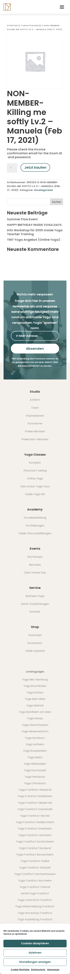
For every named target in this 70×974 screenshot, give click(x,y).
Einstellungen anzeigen (35, 962)
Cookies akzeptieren (35, 943)
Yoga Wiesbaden (35, 764)
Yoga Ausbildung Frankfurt (35, 919)
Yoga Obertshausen (35, 725)
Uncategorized (32, 25)
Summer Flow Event (22, 219)
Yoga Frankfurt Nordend (35, 848)
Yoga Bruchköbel (35, 686)
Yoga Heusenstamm (35, 731)
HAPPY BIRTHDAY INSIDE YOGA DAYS (34, 225)
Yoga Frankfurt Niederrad (35, 803)
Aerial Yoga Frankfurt (35, 893)
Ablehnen (35, 952)
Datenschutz (38, 969)
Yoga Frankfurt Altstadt (35, 868)
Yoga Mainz (35, 757)
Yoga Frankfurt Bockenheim (35, 855)
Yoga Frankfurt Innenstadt (34, 809)
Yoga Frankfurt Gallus (35, 861)
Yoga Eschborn (35, 738)
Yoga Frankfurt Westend (35, 790)
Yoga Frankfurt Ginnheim (35, 835)
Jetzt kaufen (35, 167)
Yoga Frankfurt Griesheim (35, 829)
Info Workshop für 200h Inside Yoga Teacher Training (35, 232)
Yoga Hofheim (35, 744)
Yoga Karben (34, 692)
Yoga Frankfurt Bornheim (35, 881)
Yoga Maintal (34, 705)
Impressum (53, 969)
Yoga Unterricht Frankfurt (35, 900)
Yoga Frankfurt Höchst (35, 816)
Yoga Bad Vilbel (35, 699)
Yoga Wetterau (35, 777)
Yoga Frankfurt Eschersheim (35, 842)
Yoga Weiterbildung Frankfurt (35, 906)
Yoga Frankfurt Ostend (35, 887)
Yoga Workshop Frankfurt (35, 913)
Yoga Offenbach (35, 783)
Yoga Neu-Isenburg (35, 679)
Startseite (13, 25)
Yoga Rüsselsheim (35, 751)
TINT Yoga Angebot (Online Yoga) (33, 240)
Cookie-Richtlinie (20, 969)
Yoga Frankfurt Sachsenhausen (35, 874)
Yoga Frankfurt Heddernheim (35, 822)
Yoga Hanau (35, 718)
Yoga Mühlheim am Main (35, 712)
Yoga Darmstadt (35, 770)
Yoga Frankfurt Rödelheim (35, 796)
